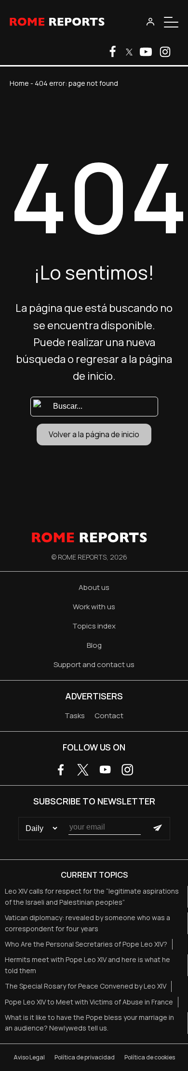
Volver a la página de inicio (94, 434)
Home (19, 83)
